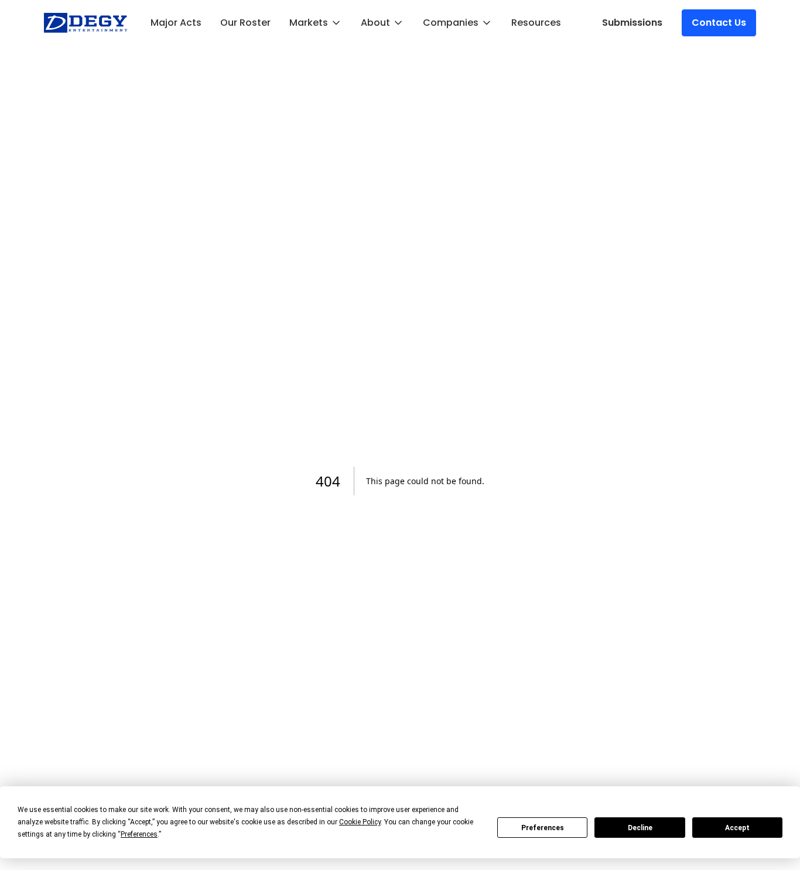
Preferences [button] (139, 834)
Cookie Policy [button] (360, 822)
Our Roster (245, 22)
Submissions (632, 22)
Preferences (542, 828)
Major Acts (176, 22)
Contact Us (719, 22)
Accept (737, 828)
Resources (536, 22)
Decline (640, 828)
